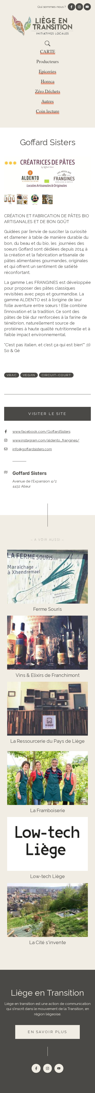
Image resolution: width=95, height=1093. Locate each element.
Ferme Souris (47, 609)
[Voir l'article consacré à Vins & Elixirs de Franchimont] (47, 642)
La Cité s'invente (47, 942)
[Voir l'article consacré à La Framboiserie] (47, 778)
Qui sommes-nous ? (51, 7)
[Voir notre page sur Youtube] (87, 7)
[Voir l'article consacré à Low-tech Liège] (47, 844)
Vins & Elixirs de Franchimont (48, 675)
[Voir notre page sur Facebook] (71, 7)
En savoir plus (47, 1032)
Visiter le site (47, 413)
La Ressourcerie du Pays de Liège (47, 741)
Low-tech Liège (47, 876)
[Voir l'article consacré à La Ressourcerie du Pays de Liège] (47, 709)
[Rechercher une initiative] (47, 45)
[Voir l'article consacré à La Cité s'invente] (47, 910)
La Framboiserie (47, 810)
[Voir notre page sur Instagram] (79, 7)
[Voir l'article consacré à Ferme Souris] (47, 577)
